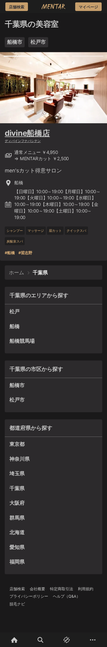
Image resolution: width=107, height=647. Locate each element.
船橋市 (14, 42)
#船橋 (10, 253)
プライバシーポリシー (29, 596)
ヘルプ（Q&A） (66, 596)
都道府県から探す (31, 428)
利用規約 (85, 589)
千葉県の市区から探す (36, 369)
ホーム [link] (16, 273)
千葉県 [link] (40, 273)
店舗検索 (17, 589)
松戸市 (38, 42)
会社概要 (37, 589)
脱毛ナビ (17, 604)
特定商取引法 (61, 589)
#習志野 (25, 253)
